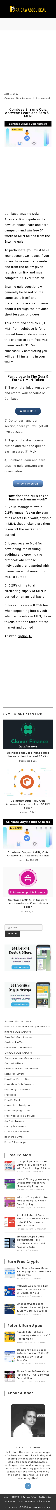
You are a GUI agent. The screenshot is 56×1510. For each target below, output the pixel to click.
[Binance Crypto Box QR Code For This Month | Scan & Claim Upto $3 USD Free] (10, 1309)
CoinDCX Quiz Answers (18, 1052)
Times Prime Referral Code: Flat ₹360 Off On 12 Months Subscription (33, 1375)
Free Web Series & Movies (20, 1115)
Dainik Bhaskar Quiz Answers (22, 1068)
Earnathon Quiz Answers (19, 1084)
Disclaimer (46, 1501)
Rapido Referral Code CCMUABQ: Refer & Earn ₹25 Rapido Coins (33, 1335)
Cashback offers (15, 1042)
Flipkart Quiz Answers (17, 1089)
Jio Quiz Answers (15, 1121)
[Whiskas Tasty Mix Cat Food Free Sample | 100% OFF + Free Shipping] (10, 1202)
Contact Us (10, 1501)
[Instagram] (28, 1486)
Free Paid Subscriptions (19, 1105)
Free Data (10, 1094)
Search (9, 922)
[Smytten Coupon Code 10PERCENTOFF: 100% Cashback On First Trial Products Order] (10, 1243)
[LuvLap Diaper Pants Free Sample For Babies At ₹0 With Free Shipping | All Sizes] (10, 1166)
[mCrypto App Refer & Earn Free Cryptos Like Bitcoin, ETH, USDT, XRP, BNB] (10, 1291)
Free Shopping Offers (17, 1110)
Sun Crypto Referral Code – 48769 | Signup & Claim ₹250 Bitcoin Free (34, 1271)
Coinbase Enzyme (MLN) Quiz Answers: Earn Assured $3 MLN (28, 854)
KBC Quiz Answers (15, 1126)
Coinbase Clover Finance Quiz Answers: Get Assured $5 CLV (28, 754)
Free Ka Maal (12, 1100)
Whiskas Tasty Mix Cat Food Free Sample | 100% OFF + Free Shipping (33, 1201)
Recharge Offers (15, 1136)
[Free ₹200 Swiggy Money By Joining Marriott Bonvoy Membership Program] (10, 1184)
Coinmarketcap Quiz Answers (22, 1058)
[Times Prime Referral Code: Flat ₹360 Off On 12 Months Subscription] (10, 1376)
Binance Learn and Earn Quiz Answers (27, 1026)
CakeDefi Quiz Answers (18, 1037)
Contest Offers (14, 1063)
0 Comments (38, 1172)
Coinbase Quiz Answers (18, 98)
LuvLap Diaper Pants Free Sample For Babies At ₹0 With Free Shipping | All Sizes (33, 1165)
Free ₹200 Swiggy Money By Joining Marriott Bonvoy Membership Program (33, 1183)
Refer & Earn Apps (15, 1142)
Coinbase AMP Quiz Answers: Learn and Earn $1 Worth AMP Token (28, 903)
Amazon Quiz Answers (18, 1021)
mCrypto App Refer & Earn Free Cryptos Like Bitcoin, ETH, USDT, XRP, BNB (33, 1289)
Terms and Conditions (28, 1501)
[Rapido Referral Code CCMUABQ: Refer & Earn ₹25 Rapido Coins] (10, 1337)
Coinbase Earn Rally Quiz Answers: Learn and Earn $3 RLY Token (28, 804)
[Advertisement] (28, 63)
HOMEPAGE (15, 1497)
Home (5, 1497)
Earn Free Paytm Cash (18, 1079)
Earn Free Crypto (15, 1073)
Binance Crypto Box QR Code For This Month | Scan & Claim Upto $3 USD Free (33, 1307)
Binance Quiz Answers (18, 1031)
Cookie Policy (45, 1497)
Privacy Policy (29, 1497)
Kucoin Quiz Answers (17, 1131)
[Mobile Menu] (28, 24)
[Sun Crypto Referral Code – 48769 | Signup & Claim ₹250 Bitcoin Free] (10, 1273)
